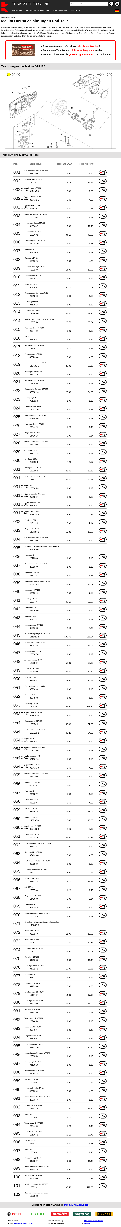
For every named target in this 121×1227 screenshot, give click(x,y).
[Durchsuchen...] (111, 3)
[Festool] (38, 1215)
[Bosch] (16, 1215)
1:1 (105, 74)
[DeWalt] (105, 1215)
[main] (60, 612)
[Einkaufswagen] (117, 3)
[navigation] (57, 10)
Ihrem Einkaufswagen (76, 1205)
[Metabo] (83, 1215)
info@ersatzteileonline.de (23, 1224)
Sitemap (87, 1224)
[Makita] (60, 1215)
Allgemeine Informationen (93, 1221)
